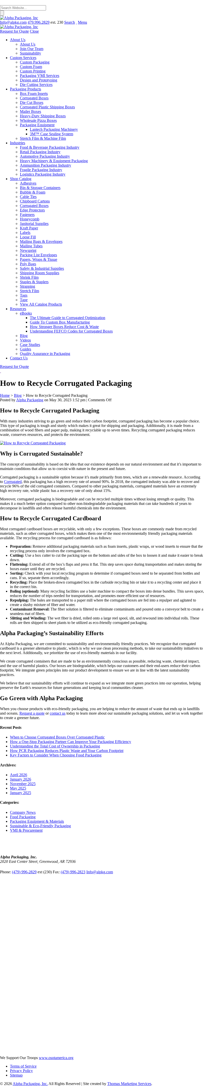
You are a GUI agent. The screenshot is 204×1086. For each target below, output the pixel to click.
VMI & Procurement (26, 830)
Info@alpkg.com (99, 872)
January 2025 (20, 793)
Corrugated (13, 481)
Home (5, 395)
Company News (23, 812)
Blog (18, 395)
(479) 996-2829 (24, 872)
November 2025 (23, 784)
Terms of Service (23, 1066)
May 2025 (18, 788)
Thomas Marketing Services (129, 1084)
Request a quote (32, 713)
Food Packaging (23, 817)
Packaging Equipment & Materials (37, 821)
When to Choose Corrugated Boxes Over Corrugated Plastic (57, 737)
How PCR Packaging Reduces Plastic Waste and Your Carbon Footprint (66, 750)
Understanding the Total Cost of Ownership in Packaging (55, 746)
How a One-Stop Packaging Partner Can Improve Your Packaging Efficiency (70, 742)
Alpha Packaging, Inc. (30, 1084)
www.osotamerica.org (56, 1058)
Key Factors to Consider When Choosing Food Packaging (56, 755)
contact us (57, 713)
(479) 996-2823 (73, 872)
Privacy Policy (21, 1071)
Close (34, 31)
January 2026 (20, 779)
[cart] (76, 22)
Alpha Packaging (29, 400)
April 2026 (18, 775)
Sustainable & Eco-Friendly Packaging (40, 826)
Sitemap (16, 1075)
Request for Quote (14, 366)
